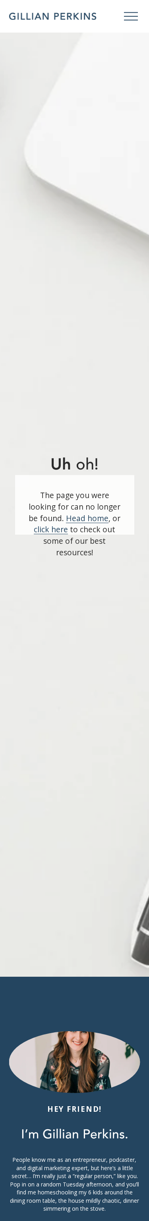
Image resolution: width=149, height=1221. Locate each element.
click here (51, 529)
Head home (87, 518)
